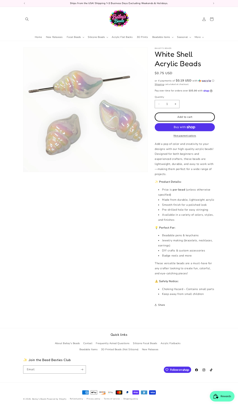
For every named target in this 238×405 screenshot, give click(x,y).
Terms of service (112, 398)
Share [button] (161, 305)
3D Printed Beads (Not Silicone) (120, 349)
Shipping (159, 84)
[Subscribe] (82, 369)
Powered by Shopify (57, 399)
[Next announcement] (213, 3)
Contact (87, 343)
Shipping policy (130, 398)
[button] (27, 19)
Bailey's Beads (39, 399)
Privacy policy (93, 398)
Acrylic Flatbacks (171, 343)
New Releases (150, 349)
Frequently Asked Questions (113, 343)
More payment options (185, 135)
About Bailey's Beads (67, 343)
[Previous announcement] (24, 3)
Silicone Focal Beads (145, 343)
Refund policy (76, 398)
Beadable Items (88, 349)
